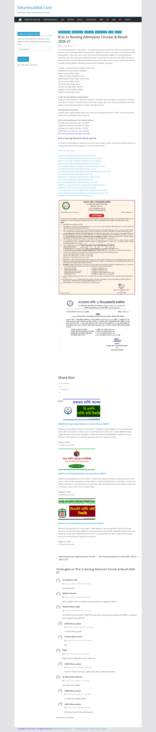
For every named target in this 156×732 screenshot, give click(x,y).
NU (107, 20)
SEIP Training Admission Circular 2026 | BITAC (117, 556)
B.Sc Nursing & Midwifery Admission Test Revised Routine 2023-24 (81, 166)
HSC (62, 20)
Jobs (113, 20)
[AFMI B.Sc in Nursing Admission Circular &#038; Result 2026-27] (76, 450)
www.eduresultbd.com (62, 729)
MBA (101, 20)
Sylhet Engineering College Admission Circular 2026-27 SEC (77, 558)
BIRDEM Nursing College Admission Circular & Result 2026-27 (83, 424)
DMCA (104, 729)
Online (127, 20)
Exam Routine (89, 32)
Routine (70, 20)
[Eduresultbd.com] (20, 19)
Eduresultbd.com (35, 7)
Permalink (87, 584)
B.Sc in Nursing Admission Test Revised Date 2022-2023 (78, 182)
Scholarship (91, 20)
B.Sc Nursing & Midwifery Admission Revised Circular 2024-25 (80, 158)
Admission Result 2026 (66, 151)
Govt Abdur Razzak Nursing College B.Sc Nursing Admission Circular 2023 (84, 172)
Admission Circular (32, 20)
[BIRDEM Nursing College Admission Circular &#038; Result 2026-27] (81, 400)
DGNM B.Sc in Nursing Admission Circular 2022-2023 (77, 188)
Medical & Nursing (101, 32)
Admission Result (51, 20)
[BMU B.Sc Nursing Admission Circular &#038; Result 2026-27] (76, 500)
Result (80, 20)
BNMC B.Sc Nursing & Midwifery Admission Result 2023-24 (79, 164)
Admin (71, 46)
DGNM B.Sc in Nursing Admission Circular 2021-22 (76, 196)
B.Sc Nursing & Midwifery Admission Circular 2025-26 (77, 156)
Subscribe (23, 59)
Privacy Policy (95, 729)
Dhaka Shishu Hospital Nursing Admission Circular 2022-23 (79, 177)
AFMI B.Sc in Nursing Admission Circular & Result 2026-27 (82, 473)
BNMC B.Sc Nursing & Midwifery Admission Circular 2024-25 (79, 161)
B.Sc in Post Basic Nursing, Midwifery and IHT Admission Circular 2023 (83, 193)
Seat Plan (118, 32)
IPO (120, 20)
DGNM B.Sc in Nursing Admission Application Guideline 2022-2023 (82, 185)
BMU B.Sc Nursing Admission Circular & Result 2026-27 (81, 523)
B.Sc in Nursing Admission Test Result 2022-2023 (75, 180)
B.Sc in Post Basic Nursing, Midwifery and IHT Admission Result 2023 (82, 190)
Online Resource (82, 729)
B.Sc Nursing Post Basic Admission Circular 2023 (75, 174)
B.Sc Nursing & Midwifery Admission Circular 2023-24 (77, 169)
